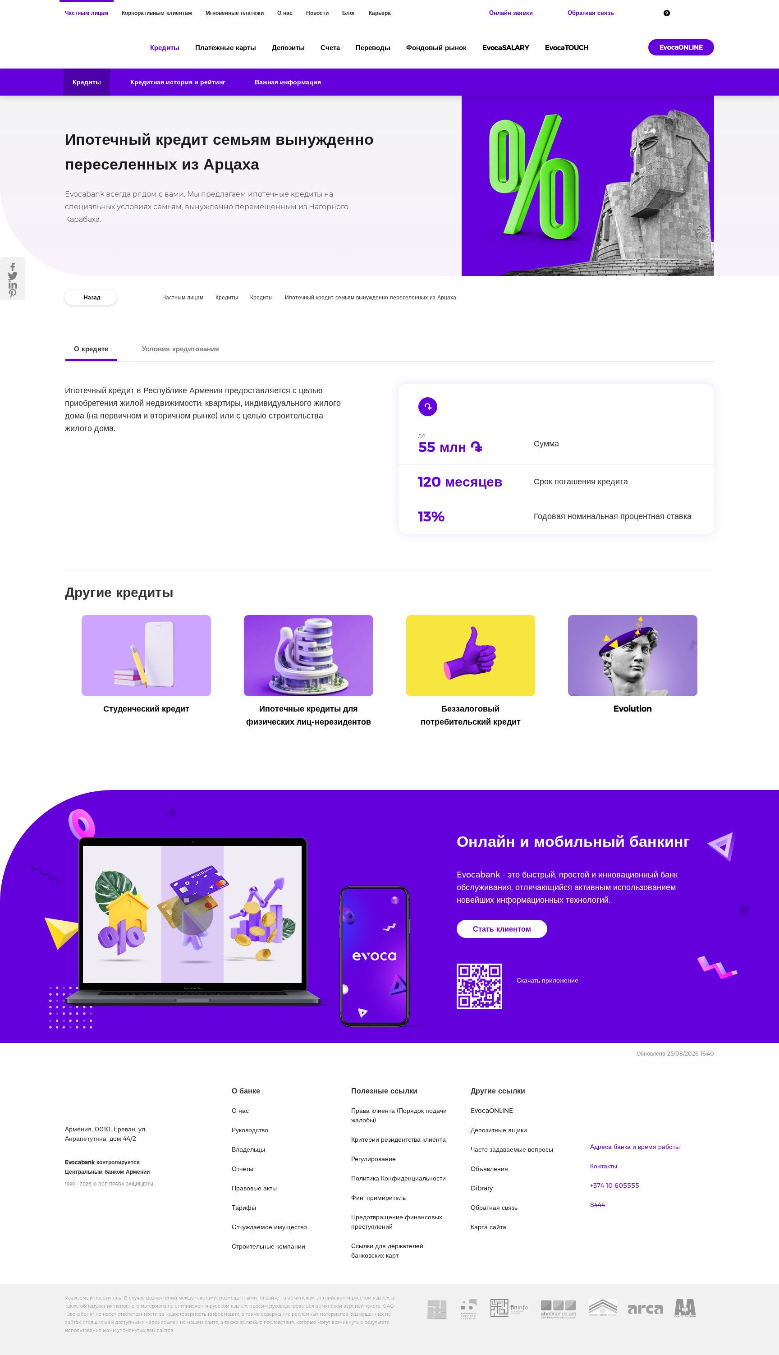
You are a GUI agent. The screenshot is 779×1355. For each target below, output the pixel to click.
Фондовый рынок (436, 47)
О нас (285, 12)
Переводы (373, 47)
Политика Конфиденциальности (398, 1178)
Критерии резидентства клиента (398, 1139)
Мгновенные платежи (235, 12)
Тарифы (244, 1207)
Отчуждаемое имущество (269, 1227)
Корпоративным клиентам (157, 12)
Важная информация (288, 82)
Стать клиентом (502, 929)
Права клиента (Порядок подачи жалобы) (399, 1115)
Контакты (603, 1166)
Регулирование (373, 1159)
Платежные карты (225, 47)
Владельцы (248, 1149)
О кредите (91, 348)
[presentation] (67, 647)
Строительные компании (268, 1246)
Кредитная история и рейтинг (177, 82)
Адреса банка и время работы (635, 1147)
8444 (597, 1205)
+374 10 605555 (614, 1185)
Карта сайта (488, 1227)
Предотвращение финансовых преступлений (396, 1222)
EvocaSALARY (505, 47)
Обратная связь (494, 1207)
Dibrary (482, 1188)
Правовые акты (254, 1188)
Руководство (250, 1130)
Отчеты (242, 1169)
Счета (330, 47)
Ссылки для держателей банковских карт (387, 1250)
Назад (92, 297)
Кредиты (164, 47)
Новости (317, 12)
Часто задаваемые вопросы (512, 1149)
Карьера (380, 12)
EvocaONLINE (681, 47)
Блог (348, 12)
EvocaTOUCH (567, 47)
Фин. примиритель (378, 1198)
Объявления (489, 1169)
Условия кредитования (180, 348)
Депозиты (288, 47)
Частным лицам (86, 12)
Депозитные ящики (499, 1130)
